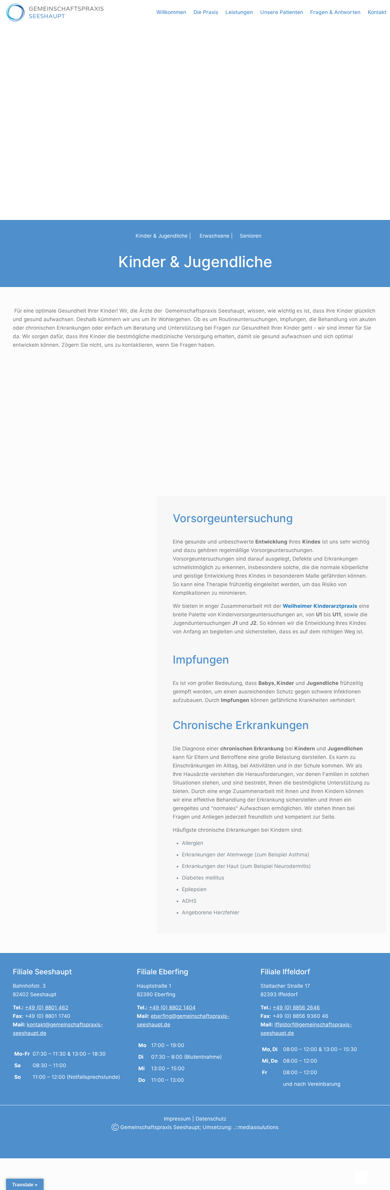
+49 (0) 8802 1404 (172, 1007)
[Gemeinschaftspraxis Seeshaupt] (55, 12)
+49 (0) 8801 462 (46, 1007)
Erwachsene (214, 236)
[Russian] (30, 1135)
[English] (16, 1135)
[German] (23, 1135)
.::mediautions (256, 1127)
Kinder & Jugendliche (162, 236)
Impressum (178, 1119)
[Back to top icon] (360, 1177)
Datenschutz (211, 1119)
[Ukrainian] (38, 1135)
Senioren (250, 236)
